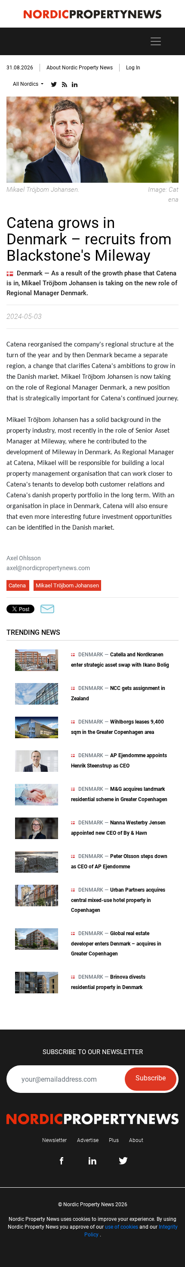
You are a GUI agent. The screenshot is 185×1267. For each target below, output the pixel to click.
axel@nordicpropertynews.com (48, 568)
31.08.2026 (19, 68)
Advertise (88, 1140)
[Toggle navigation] (155, 41)
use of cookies (121, 1227)
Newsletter (54, 1140)
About (136, 1140)
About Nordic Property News (79, 68)
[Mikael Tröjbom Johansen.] (92, 139)
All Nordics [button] (26, 84)
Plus (114, 1140)
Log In (133, 68)
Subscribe (151, 1078)
